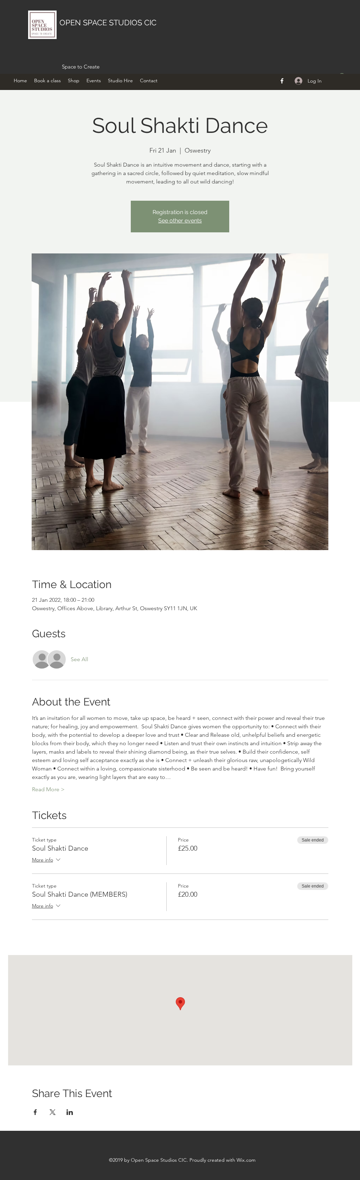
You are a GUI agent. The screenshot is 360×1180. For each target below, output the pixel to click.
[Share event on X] (52, 1112)
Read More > (48, 789)
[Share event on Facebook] (35, 1112)
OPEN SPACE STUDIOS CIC (107, 22)
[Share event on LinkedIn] (69, 1112)
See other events (180, 220)
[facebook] (281, 80)
